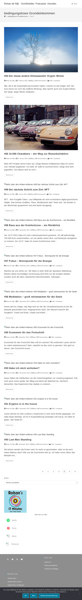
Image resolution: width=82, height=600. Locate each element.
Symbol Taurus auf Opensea (16, 585)
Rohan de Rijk (10, 80)
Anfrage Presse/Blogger (51, 569)
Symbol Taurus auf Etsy (15, 581)
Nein (33, 595)
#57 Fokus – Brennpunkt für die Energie (28, 261)
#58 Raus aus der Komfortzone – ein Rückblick (32, 225)
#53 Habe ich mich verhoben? (22, 368)
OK (26, 595)
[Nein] (79, 594)
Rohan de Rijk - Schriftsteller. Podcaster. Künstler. (30, 3)
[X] (8, 559)
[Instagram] (17, 559)
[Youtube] (22, 559)
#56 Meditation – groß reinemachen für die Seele (33, 296)
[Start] (5, 16)
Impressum (47, 562)
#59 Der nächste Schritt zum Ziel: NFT (26, 189)
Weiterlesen (10, 97)
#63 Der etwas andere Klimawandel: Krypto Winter (34, 76)
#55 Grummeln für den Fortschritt (24, 332)
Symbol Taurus (12, 578)
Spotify (14, 520)
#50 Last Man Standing (18, 439)
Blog (32, 80)
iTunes (14, 528)
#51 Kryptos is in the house (20, 404)
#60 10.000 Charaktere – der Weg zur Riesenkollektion (36, 153)
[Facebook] (12, 559)
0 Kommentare (41, 80)
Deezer (14, 536)
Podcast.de (15, 544)
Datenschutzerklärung (50, 565)
